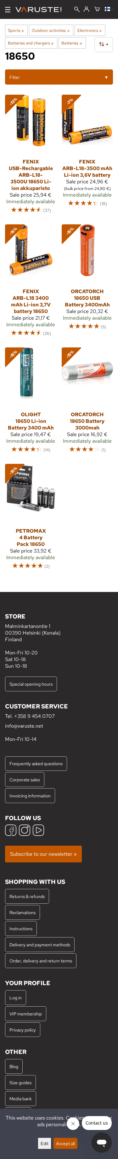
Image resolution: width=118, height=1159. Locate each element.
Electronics (89, 30)
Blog (13, 1066)
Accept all (65, 1143)
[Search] (77, 10)
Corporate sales (24, 780)
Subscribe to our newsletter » (43, 854)
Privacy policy (22, 1030)
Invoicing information (30, 796)
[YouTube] (38, 831)
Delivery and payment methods (39, 945)
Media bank (20, 1099)
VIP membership (25, 1014)
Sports (16, 30)
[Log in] (86, 9)
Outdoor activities (50, 30)
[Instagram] (24, 831)
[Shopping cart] (97, 9)
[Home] (41, 9)
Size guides (20, 1082)
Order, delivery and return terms (40, 961)
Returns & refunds (27, 896)
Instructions (20, 928)
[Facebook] (10, 831)
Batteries (71, 43)
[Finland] (109, 9)
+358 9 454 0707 (34, 716)
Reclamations (22, 912)
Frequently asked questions (36, 763)
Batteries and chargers (30, 43)
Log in (15, 998)
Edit (44, 1143)
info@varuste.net (24, 726)
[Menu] (7, 9)
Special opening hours (31, 684)
